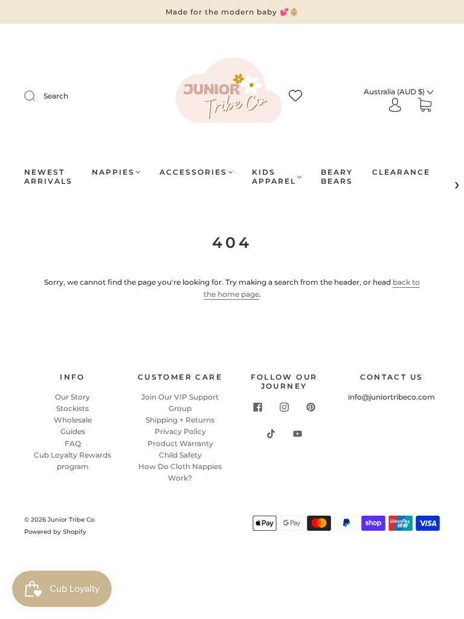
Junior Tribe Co (71, 519)
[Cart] (425, 106)
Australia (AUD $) (395, 91)
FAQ (73, 443)
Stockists (72, 408)
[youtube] (297, 434)
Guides (72, 431)
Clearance (401, 172)
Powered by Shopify (55, 532)
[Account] (395, 105)
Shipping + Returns (180, 419)
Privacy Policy (180, 431)
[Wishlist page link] (295, 95)
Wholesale (73, 419)
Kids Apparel (274, 176)
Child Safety (180, 454)
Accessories (193, 172)
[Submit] (37, 96)
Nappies (113, 172)
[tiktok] (270, 434)
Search (56, 95)
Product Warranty (180, 443)
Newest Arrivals (48, 176)
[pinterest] (310, 407)
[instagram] (284, 407)
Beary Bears (337, 176)
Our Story (72, 396)
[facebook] (257, 407)
